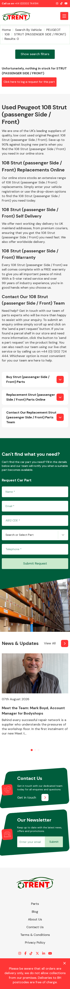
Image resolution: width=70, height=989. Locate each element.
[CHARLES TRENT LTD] (18, 16)
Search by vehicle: (28, 30)
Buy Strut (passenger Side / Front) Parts (28, 379)
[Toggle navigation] (64, 16)
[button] (32, 750)
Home (6, 30)
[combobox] (35, 535)
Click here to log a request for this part (29, 82)
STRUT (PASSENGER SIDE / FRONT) (40, 34)
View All (50, 643)
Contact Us (35, 927)
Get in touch (26, 797)
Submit (54, 842)
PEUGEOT (53, 30)
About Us (35, 919)
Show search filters (35, 54)
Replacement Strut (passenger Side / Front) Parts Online (30, 397)
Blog (35, 911)
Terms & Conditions (35, 935)
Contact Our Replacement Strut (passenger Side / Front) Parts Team (31, 417)
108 (7, 34)
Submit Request (35, 563)
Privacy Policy (35, 942)
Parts (35, 904)
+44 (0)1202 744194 (27, 3)
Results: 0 (11, 39)
